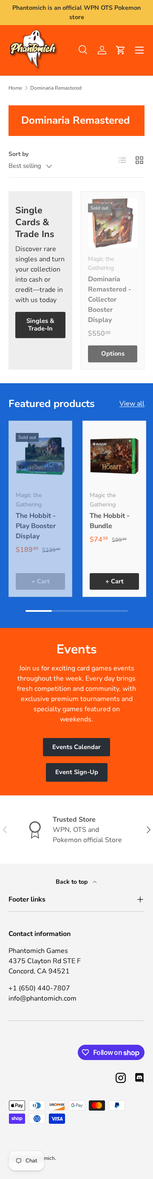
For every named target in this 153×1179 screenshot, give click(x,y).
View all (131, 403)
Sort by (18, 154)
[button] (120, 50)
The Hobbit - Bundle (110, 521)
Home (15, 87)
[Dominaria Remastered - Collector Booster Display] (112, 223)
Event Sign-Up (76, 772)
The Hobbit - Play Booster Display (36, 526)
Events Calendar (76, 747)
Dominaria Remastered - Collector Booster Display (109, 299)
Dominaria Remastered (56, 87)
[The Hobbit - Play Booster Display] (40, 456)
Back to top (72, 882)
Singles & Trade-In (40, 325)
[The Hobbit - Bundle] (114, 456)
